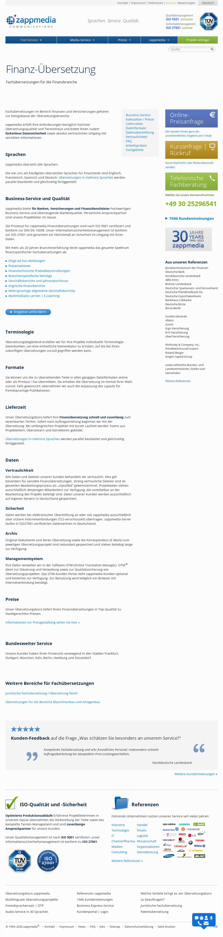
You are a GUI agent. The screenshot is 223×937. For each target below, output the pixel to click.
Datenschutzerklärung (139, 927)
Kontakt (123, 3)
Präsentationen (19, 266)
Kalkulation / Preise (140, 119)
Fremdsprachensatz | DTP (24, 905)
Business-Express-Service (95, 905)
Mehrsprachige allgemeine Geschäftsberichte (41, 291)
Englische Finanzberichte (26, 286)
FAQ (129, 141)
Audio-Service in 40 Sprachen (26, 912)
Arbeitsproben (136, 145)
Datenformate (136, 128)
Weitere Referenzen (178, 381)
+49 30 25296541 (191, 203)
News (82, 927)
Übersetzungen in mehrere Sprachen (86, 177)
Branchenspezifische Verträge (30, 276)
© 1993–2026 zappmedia (22, 927)
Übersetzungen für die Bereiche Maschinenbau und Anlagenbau (52, 702)
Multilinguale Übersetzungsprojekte (31, 899)
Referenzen (156, 3)
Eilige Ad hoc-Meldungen (26, 261)
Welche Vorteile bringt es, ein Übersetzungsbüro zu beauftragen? (176, 896)
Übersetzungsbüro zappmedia (27, 893)
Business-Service (138, 115)
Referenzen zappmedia (94, 893)
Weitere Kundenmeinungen (194, 774)
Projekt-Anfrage (197, 40)
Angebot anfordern (30, 311)
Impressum (138, 3)
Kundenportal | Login (92, 912)
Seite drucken (166, 927)
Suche (212, 49)
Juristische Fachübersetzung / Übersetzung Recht (41, 693)
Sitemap (115, 927)
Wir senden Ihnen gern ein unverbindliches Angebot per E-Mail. (188, 133)
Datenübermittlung (140, 132)
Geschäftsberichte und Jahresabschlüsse (38, 281)
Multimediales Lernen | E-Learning (34, 296)
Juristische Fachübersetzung (161, 905)
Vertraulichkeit (136, 137)
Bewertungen (186, 3)
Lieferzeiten (134, 124)
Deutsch (208, 3)
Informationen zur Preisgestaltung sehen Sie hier (41, 622)
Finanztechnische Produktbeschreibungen (39, 271)
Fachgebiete (135, 150)
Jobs (102, 927)
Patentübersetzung (155, 912)
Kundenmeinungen (191, 218)
